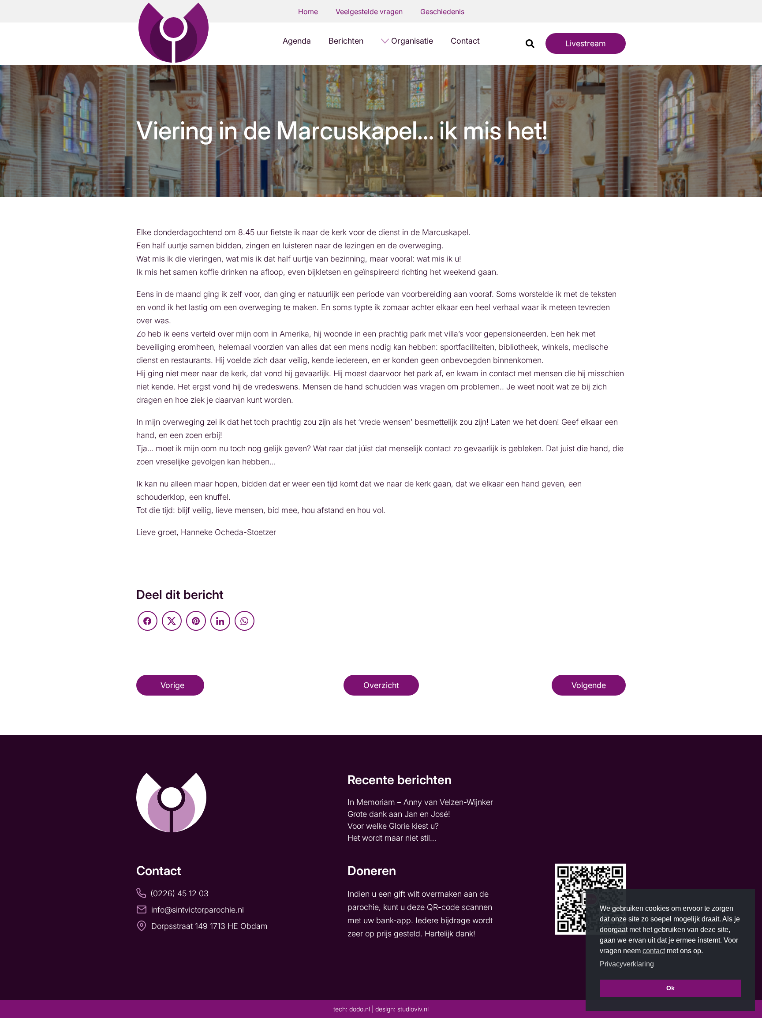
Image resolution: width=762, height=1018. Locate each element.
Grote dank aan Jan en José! (399, 814)
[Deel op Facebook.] (147, 621)
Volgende (589, 685)
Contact (465, 40)
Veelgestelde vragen (369, 11)
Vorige (172, 685)
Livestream (585, 43)
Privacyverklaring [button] (627, 964)
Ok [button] (670, 988)
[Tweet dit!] (172, 621)
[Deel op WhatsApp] (244, 621)
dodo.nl (359, 1009)
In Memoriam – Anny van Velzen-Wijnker (421, 802)
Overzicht (381, 685)
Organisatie (412, 40)
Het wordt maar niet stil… (392, 837)
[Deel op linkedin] (220, 621)
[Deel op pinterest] (196, 621)
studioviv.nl (413, 1009)
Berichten (346, 40)
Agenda (297, 40)
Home (308, 11)
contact (653, 950)
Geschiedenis (442, 11)
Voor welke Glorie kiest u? (393, 826)
